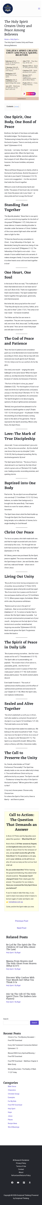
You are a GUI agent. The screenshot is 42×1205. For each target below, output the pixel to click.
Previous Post (21, 921)
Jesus (10, 1116)
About (21, 1172)
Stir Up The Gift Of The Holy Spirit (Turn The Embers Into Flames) (21, 996)
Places (10, 1119)
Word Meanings (13, 1127)
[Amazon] (30, 1183)
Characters (12, 1090)
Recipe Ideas (12, 1123)
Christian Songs (13, 1094)
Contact (21, 1169)
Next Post (21, 928)
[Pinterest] (24, 1183)
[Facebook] (12, 1183)
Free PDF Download (15, 1105)
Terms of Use (21, 1166)
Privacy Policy (21, 1163)
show (16, 107)
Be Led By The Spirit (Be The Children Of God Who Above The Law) (21, 947)
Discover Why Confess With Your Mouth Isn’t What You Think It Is (20, 980)
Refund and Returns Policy (21, 1175)
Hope (10, 1112)
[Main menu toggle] (39, 8)
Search (5, 1019)
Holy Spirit (10, 952)
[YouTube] (18, 1183)
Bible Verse (12, 1086)
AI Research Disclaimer (21, 1160)
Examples (11, 1097)
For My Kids (12, 1101)
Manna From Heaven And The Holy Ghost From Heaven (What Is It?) (21, 963)
